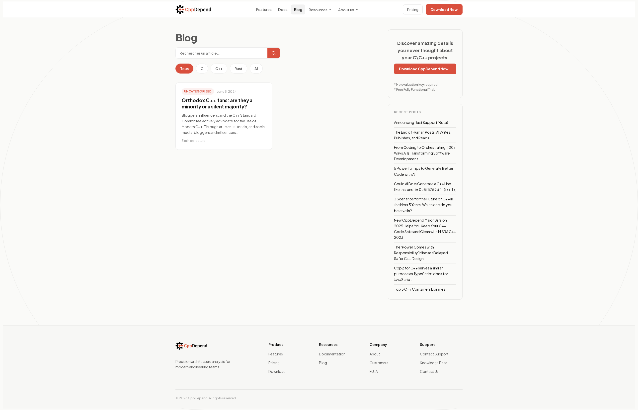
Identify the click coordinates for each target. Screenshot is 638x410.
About (375, 354)
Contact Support (434, 354)
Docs (283, 9)
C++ (219, 68)
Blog (298, 9)
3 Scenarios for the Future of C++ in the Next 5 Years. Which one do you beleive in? (423, 205)
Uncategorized (198, 91)
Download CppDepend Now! (424, 69)
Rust (238, 68)
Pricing (412, 9)
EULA (374, 371)
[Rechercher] (273, 53)
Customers (379, 362)
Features (264, 9)
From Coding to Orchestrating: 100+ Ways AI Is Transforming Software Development (425, 153)
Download (277, 371)
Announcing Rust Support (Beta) (421, 122)
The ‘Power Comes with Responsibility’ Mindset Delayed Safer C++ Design (421, 253)
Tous (184, 68)
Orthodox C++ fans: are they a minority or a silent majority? (217, 103)
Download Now (444, 9)
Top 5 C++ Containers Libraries (419, 289)
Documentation (332, 354)
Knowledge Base (433, 362)
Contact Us (429, 371)
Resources (318, 9)
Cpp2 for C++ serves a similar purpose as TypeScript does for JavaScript (421, 274)
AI (256, 68)
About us (346, 9)
